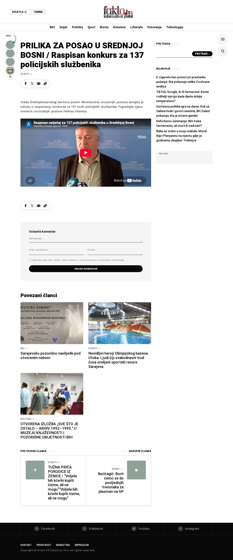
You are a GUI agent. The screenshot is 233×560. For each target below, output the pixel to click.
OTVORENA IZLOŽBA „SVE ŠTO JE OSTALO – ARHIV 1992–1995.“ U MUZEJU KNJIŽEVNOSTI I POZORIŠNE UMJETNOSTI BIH (49, 430)
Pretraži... (202, 54)
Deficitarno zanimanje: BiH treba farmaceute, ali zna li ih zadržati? (179, 123)
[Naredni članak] (136, 470)
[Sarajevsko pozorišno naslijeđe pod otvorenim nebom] (51, 323)
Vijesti (25, 74)
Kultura (25, 419)
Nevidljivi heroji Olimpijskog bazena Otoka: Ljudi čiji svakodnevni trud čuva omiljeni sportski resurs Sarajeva (118, 360)
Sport (116, 469)
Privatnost (44, 545)
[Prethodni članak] (35, 470)
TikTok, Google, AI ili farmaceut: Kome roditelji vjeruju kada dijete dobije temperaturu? (182, 96)
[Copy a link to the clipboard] (45, 83)
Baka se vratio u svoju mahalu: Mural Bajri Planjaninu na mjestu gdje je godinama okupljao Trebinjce (181, 136)
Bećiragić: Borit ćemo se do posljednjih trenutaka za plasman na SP (111, 482)
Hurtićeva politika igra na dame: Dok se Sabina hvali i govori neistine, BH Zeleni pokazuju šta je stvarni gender (183, 111)
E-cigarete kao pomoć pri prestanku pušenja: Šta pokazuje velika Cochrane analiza (183, 82)
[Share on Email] (38, 83)
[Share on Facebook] (25, 83)
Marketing (63, 545)
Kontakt (26, 545)
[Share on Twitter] (32, 83)
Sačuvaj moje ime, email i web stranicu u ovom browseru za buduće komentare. (78, 260)
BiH (22, 348)
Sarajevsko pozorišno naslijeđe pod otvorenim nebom (50, 356)
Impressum (82, 545)
